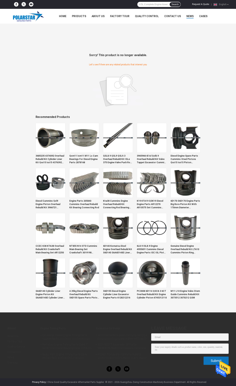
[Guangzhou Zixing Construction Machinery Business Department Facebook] (16, 4)
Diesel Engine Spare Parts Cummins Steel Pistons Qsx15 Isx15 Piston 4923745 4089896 (184, 159)
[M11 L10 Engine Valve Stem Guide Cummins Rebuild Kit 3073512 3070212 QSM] (185, 273)
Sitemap (12, 362)
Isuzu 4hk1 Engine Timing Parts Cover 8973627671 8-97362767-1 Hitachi (65, 356)
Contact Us (172, 16)
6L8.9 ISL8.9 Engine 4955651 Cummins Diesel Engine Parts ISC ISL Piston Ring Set (152, 249)
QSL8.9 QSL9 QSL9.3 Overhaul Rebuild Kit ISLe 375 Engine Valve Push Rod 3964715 (117, 159)
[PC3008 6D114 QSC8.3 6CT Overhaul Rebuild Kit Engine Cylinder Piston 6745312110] (151, 273)
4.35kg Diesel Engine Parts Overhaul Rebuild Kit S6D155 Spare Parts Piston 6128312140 (84, 294)
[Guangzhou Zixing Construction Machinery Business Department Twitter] (23, 4)
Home (62, 16)
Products (79, 16)
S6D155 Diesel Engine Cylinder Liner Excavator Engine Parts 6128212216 (116, 294)
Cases (203, 16)
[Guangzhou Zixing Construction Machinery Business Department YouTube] (31, 4)
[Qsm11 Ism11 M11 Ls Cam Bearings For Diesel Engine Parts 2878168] (84, 137)
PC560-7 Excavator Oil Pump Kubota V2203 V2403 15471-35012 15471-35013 (122, 356)
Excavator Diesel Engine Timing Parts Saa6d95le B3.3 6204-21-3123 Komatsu (66, 337)
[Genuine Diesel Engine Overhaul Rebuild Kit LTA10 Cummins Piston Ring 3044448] (185, 227)
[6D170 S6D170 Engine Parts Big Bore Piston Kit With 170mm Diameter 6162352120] (185, 182)
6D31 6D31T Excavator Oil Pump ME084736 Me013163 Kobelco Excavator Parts (122, 347)
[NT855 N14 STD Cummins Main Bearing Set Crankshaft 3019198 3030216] (84, 227)
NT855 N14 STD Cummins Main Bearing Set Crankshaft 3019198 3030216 (83, 249)
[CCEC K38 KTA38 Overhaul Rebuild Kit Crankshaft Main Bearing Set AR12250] (50, 227)
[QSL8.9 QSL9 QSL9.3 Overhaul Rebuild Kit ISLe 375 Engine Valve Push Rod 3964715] (118, 137)
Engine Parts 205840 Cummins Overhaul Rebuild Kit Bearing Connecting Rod (84, 204)
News (190, 16)
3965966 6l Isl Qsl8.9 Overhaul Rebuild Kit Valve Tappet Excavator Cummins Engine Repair (152, 159)
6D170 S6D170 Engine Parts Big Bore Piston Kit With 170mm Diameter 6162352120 (185, 204)
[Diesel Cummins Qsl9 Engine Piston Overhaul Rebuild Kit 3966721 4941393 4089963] (50, 182)
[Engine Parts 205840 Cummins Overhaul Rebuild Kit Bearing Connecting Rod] (84, 182)
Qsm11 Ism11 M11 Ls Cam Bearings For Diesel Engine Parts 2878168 (83, 159)
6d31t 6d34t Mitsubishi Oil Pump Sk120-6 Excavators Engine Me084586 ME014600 (122, 337)
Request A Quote (200, 4)
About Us (98, 16)
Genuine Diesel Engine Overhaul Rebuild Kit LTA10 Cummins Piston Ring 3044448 (185, 249)
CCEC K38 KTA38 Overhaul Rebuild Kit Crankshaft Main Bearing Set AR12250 (50, 249)
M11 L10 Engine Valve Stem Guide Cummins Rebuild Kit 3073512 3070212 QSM (185, 294)
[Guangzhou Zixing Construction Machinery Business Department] (27, 16)
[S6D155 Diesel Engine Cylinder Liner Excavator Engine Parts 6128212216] (118, 273)
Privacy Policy (39, 382)
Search (175, 4)
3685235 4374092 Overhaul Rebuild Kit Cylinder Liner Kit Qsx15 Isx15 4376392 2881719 (50, 159)
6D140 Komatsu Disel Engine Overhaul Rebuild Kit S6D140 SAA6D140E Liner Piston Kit (117, 249)
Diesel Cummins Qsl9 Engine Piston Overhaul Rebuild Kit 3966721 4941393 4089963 (48, 204)
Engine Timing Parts (53, 328)
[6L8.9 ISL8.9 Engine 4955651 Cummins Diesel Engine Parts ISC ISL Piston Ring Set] (151, 227)
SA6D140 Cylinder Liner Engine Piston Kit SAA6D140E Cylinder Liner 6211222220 (49, 294)
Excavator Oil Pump (108, 328)
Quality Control (147, 16)
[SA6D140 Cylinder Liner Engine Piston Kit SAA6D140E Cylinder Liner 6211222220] (50, 273)
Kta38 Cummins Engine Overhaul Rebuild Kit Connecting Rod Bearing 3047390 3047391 (116, 204)
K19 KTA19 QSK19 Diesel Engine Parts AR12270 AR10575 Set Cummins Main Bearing (150, 204)
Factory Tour (119, 16)
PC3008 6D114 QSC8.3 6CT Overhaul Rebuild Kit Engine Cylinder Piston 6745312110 (152, 294)
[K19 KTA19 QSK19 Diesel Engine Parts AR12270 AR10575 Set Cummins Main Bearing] (151, 182)
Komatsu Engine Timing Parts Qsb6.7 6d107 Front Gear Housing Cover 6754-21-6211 (67, 347)
